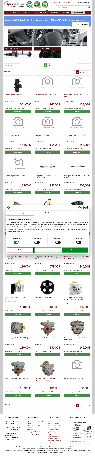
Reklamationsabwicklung (34, 425)
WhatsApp (30, 429)
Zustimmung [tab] (20, 213)
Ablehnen (20, 250)
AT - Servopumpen (42, 49)
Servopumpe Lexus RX (13, 135)
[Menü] (92, 426)
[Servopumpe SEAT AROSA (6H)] (18, 368)
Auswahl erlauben (47, 250)
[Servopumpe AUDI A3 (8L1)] (47, 328)
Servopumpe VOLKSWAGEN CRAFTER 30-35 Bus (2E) (74, 298)
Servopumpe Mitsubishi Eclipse (75, 135)
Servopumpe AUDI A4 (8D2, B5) (16, 338)
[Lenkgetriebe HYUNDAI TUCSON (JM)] (77, 166)
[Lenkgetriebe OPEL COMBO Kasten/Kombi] (47, 166)
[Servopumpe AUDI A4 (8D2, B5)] (18, 328)
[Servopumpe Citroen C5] (18, 85)
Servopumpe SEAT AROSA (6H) (16, 378)
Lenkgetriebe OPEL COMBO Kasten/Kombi (45, 177)
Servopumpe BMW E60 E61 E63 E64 (76, 95)
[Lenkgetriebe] (18, 54)
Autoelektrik (26, 12)
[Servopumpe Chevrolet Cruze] (47, 85)
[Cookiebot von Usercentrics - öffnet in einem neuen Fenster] (80, 207)
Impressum (51, 442)
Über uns (51, 431)
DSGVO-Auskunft (53, 423)
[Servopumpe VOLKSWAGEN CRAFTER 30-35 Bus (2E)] (77, 287)
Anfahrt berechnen (10, 439)
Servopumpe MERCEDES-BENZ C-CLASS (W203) (17, 258)
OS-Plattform (52, 427)
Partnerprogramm (53, 429)
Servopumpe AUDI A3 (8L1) (44, 338)
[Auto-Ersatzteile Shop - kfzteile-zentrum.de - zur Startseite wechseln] (14, 4)
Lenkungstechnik (78, 12)
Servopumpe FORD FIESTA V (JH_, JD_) (17, 298)
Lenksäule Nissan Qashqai (73, 378)
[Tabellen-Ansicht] (46, 65)
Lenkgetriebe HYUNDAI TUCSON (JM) (76, 177)
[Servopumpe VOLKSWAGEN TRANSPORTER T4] (47, 368)
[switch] (37, 242)
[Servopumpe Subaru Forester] (18, 166)
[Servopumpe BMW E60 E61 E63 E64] (77, 85)
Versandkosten (44, 446)
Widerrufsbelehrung (54, 436)
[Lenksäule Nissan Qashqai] (77, 368)
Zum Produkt (18, 111)
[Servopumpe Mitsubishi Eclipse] (77, 125)
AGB (49, 434)
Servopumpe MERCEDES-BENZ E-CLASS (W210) (77, 258)
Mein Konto (57, 2)
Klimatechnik (65, 12)
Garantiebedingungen (54, 425)
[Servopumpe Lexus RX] (18, 125)
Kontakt (29, 427)
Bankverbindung (53, 438)
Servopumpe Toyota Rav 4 (44, 135)
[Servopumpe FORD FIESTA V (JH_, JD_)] (18, 287)
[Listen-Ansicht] (49, 65)
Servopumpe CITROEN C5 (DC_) (46, 297)
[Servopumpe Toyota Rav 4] (47, 125)
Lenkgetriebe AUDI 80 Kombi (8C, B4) (47, 258)
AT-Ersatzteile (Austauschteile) (36, 431)
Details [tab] (47, 213)
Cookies (50, 421)
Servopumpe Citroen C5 (13, 95)
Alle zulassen (74, 250)
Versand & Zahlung (53, 433)
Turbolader (16, 12)
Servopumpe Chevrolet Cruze (45, 95)
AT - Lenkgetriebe (12, 49)
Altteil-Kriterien (31, 433)
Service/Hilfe (66, 2)
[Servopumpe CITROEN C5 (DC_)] (47, 287)
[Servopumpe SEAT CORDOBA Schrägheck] (77, 328)
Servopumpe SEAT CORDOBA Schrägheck (75, 339)
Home (7, 12)
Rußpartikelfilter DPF (40, 12)
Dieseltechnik (54, 12)
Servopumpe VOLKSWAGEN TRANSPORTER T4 (45, 379)
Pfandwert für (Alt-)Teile (34, 434)
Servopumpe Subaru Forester (15, 176)
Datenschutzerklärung (54, 440)
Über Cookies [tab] (75, 213)
